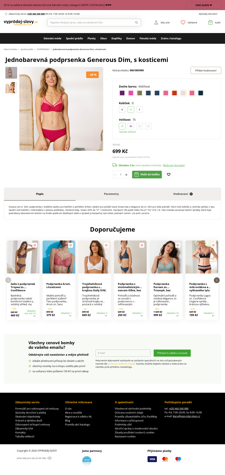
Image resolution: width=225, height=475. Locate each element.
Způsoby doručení (208, 13)
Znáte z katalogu (171, 38)
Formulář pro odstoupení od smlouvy (37, 408)
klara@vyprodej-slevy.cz (186, 416)
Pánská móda (148, 38)
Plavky (92, 38)
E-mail (101, 353)
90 (148, 126)
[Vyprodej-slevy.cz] (21, 22)
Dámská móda (52, 38)
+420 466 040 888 (36, 13)
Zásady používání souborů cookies (134, 432)
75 (122, 126)
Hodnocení (182, 194)
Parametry (111, 194)
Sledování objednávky (27, 416)
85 (139, 126)
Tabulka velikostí (127, 131)
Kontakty (20, 432)
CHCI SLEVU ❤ (203, 5)
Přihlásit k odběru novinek (172, 353)
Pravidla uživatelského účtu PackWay (136, 416)
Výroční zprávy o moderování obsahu (136, 428)
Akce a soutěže (73, 412)
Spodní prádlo (74, 38)
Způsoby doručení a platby (30, 412)
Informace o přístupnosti (129, 420)
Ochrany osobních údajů (121, 363)
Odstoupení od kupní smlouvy (32, 424)
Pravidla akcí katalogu (77, 424)
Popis (39, 194)
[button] (8, 280)
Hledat (134, 22)
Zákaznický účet (24, 428)
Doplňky (116, 38)
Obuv (103, 38)
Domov (130, 38)
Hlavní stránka (10, 49)
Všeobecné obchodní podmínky (133, 408)
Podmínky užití (123, 424)
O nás (68, 408)
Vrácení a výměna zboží (28, 420)
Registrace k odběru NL (78, 416)
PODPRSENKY (43, 49)
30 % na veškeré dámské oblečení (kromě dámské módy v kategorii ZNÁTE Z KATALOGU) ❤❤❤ (57, 5)
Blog (67, 420)
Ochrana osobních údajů (129, 412)
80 (131, 126)
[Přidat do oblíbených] (168, 174)
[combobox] (87, 22)
